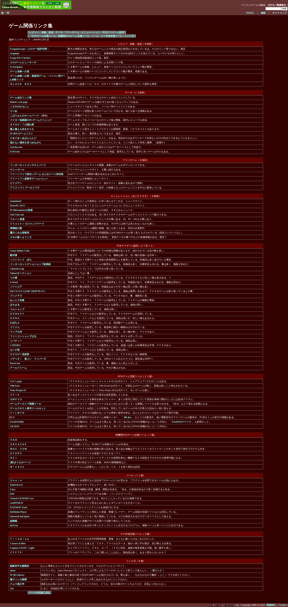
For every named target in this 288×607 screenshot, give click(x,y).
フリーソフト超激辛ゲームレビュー (29, 178)
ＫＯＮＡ (15, 318)
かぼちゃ (15, 322)
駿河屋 (13, 255)
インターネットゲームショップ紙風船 (30, 264)
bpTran (14, 525)
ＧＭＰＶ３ (16, 399)
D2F (12, 494)
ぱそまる (15, 304)
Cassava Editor (18, 543)
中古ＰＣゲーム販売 (113, 32)
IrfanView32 (16, 485)
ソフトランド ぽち (21, 259)
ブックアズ (16, 295)
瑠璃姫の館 (16, 228)
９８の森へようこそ (21, 237)
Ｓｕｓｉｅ (16, 480)
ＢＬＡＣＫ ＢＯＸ (21, 84)
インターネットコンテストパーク (28, 165)
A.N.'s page (16, 381)
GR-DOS (14, 426)
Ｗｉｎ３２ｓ (17, 467)
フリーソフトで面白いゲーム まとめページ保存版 (36, 174)
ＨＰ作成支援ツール (111, 36)
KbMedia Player (18, 512)
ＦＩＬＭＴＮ (17, 413)
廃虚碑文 (271, 605)
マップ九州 (16, 331)
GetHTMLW (16, 503)
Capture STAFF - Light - (23, 548)
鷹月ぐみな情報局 (19, 232)
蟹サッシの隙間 (18, 579)
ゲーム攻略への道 (19, 71)
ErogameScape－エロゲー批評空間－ (29, 49)
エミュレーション (90, 32)
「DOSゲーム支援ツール (42, 36)
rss (237, 605)
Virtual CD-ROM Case (22, 498)
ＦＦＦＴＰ (16, 552)
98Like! (128, 417)
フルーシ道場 (17, 219)
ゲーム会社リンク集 (21, 97)
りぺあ (13, 111)
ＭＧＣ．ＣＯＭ (18, 449)
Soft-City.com (17, 214)
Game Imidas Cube (20, 250)
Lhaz (12, 489)
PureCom (15, 363)
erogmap (14, 53)
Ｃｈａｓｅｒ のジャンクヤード (27, 223)
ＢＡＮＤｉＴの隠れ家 (22, 124)
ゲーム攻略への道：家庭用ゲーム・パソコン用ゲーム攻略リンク (37, 78)
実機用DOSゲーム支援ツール (73, 36)
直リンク (157, 570)
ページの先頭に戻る (39, 592)
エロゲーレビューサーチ (23, 62)
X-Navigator (16, 67)
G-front (14, 282)
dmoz (13, 570)
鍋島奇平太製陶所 (19, 566)
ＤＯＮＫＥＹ (17, 313)
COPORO (15, 345)
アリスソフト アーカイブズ (24, 187)
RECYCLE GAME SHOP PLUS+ (27, 291)
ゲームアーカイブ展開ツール (25, 404)
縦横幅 (13, 521)
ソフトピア (16, 286)
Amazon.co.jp (17, 268)
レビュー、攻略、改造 (41, 32)
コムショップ (17, 309)
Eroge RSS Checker (20, 58)
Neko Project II (18, 390)
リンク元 (129, 36)
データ (59, 32)
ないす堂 (15, 349)
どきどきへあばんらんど (23, 138)
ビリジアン (16, 183)
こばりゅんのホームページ (24, 115)
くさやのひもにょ (19, 106)
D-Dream (15, 151)
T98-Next (15, 385)
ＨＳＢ (13, 440)
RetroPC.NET (17, 205)
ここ (162, 575)
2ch (12, 588)
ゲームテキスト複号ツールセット (28, 408)
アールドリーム (18, 367)
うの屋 (13, 277)
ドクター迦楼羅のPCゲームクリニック (31, 120)
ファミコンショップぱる (23, 336)
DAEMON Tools (18, 507)
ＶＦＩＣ (15, 395)
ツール (95, 36)
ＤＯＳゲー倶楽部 (19, 354)
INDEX (250, 13)
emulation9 (15, 201)
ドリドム (15, 327)
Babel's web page (19, 102)
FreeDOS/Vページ (181, 422)
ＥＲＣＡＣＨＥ (18, 444)
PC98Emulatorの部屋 (21, 210)
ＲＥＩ (13, 458)
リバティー (16, 340)
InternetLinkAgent (19, 516)
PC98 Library (17, 575)
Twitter (282, 605)
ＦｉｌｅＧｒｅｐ (19, 539)
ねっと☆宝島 (17, 300)
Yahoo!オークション (21, 273)
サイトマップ (279, 13)
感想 (263, 13)
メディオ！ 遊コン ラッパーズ (28, 358)
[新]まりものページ (20, 462)
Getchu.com (16, 147)
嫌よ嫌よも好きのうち (22, 129)
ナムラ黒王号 (17, 584)
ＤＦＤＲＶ (16, 453)
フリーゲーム (72, 32)
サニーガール (17, 169)
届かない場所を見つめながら (25, 142)
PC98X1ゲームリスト (21, 133)
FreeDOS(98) (17, 422)
